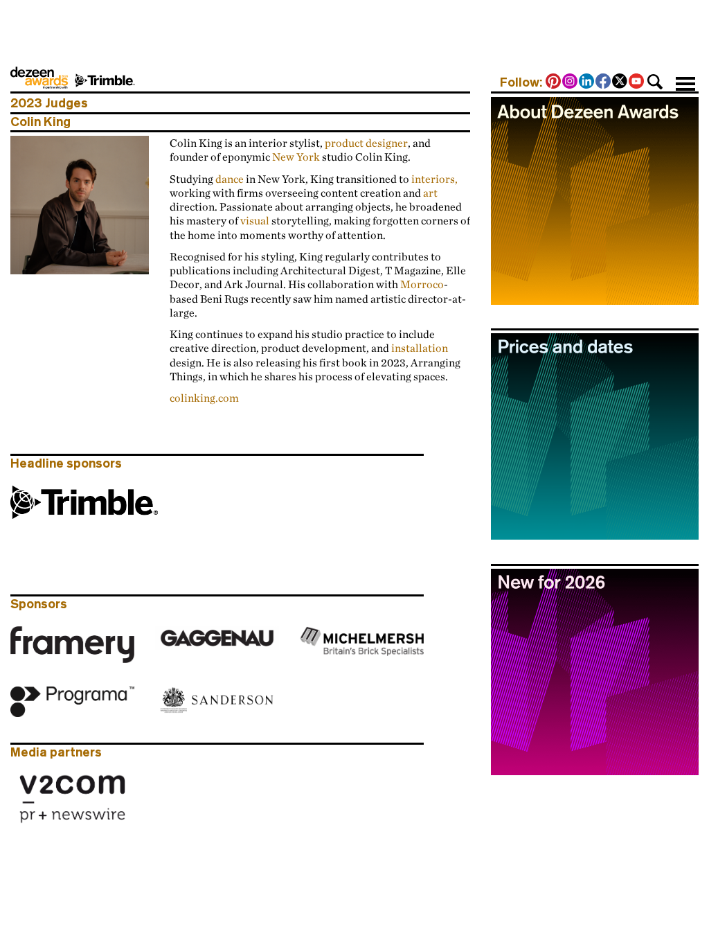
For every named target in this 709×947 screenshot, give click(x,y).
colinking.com (204, 398)
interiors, (434, 179)
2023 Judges (49, 103)
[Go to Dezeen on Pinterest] (554, 82)
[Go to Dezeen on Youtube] (637, 82)
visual (254, 220)
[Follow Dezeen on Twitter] (620, 82)
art (430, 193)
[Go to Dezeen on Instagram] (570, 82)
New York (296, 156)
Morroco (422, 284)
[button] (655, 81)
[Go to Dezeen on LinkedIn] (587, 82)
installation (419, 348)
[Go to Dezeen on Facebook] (603, 82)
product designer (366, 143)
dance (229, 179)
